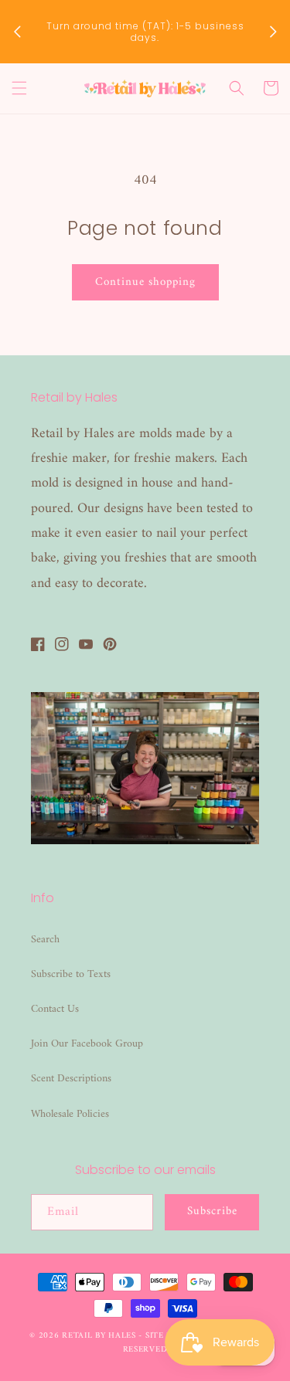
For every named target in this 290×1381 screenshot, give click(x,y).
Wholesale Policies (70, 1114)
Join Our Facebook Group (87, 1044)
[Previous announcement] (17, 32)
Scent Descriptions (71, 1078)
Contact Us (55, 1009)
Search (45, 939)
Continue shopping (145, 282)
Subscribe (212, 1211)
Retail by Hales (99, 1335)
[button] (19, 88)
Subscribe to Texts (71, 974)
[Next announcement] (273, 32)
